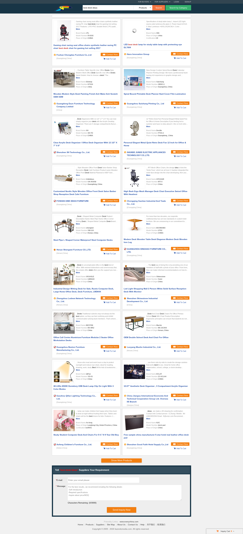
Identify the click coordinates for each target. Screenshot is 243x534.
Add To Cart (111, 59)
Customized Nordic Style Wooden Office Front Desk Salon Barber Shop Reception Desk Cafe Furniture (84, 192)
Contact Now (112, 54)
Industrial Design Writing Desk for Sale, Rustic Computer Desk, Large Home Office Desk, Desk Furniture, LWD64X (83, 290)
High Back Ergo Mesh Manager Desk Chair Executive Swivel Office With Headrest (155, 192)
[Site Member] (125, 103)
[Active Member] (54, 54)
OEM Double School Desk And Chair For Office (146, 337)
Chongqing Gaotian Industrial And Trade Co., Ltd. (146, 202)
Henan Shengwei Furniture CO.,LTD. (74, 250)
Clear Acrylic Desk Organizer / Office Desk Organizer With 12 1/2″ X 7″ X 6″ (85, 144)
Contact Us (133, 524)
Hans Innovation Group (138, 54)
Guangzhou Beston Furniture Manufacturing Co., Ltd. (71, 348)
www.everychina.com (129, 521)
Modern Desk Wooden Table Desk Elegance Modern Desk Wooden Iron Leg (155, 240)
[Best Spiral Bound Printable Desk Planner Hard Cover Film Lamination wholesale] (134, 80)
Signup (188, 2)
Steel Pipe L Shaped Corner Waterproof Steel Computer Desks (83, 240)
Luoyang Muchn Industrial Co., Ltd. (144, 347)
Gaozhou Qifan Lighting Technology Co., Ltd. (76, 397)
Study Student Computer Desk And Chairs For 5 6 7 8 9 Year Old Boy (86, 435)
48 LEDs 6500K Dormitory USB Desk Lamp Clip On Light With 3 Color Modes (83, 387)
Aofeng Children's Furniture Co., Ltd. (74, 444)
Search (159, 8)
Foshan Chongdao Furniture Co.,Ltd (74, 55)
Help (142, 524)
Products (90, 524)
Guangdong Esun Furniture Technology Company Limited (76, 105)
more (78, 29)
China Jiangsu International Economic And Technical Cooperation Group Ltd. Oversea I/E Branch (147, 399)
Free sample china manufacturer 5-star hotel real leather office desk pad (156, 436)
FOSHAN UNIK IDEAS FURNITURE (73, 201)
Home (80, 524)
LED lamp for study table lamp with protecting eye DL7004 (153, 46)
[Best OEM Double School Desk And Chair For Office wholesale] (134, 323)
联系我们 (161, 524)
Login (176, 2)
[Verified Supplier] (54, 152)
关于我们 (151, 524)
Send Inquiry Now (121, 510)
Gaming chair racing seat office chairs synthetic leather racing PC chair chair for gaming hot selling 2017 (85, 46)
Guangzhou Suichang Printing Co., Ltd (145, 103)
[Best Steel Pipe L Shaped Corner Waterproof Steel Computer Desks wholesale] (64, 226)
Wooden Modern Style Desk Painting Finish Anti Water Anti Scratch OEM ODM (85, 95)
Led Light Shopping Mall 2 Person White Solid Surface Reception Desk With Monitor (155, 290)
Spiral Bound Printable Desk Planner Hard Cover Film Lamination (155, 94)
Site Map (111, 524)
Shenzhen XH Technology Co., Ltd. (73, 152)
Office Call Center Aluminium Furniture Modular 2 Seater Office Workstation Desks (83, 338)
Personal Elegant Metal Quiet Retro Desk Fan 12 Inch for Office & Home (155, 144)
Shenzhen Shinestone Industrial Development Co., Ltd (142, 299)
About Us (121, 524)
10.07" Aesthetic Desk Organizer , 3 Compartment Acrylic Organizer (156, 386)
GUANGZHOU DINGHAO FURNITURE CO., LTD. (146, 250)
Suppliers (100, 524)
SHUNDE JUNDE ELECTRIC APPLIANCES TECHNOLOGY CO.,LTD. (146, 153)
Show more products (121, 460)
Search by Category (178, 8)
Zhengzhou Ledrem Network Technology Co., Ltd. (76, 299)
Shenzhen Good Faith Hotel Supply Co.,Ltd (147, 444)
